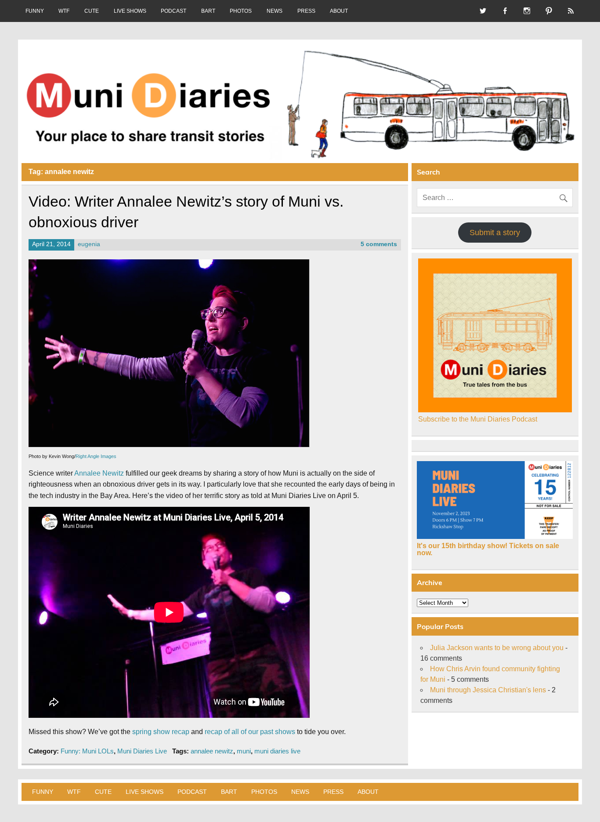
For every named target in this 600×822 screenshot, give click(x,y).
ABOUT (339, 11)
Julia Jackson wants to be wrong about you (497, 647)
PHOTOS (241, 11)
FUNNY (34, 11)
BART (208, 11)
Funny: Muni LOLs (87, 751)
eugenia (89, 244)
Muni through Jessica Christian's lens (488, 690)
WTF (63, 11)
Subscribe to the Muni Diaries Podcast (477, 419)
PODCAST (173, 11)
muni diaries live (277, 751)
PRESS (306, 11)
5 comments (379, 244)
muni (244, 751)
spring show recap (160, 731)
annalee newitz (212, 751)
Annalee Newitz (99, 473)
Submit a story (495, 232)
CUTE (91, 11)
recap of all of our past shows (250, 731)
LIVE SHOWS (130, 11)
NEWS (274, 11)
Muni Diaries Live (142, 751)
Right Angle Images (96, 456)
